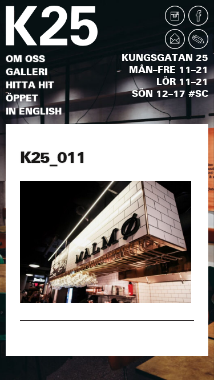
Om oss (25, 59)
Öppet (22, 98)
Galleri (26, 72)
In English (34, 111)
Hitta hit (30, 85)
